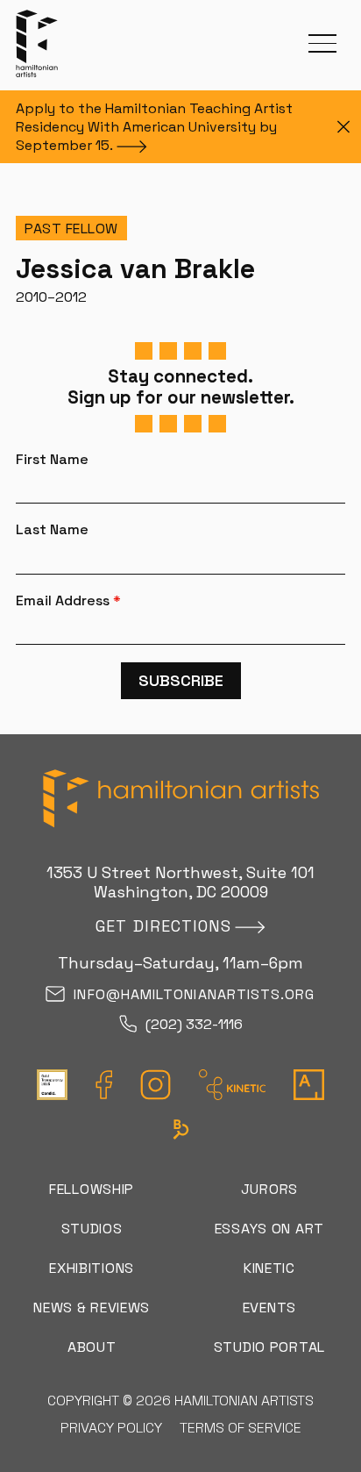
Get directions (163, 926)
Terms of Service (240, 1427)
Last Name (52, 530)
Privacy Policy (111, 1427)
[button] (322, 43)
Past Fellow (71, 228)
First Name (52, 460)
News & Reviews (91, 1307)
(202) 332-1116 (194, 1025)
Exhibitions (91, 1268)
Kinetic (269, 1268)
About (92, 1347)
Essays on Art (269, 1228)
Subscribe (180, 680)
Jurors (269, 1189)
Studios (92, 1228)
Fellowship (91, 1189)
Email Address (68, 601)
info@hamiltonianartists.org (194, 995)
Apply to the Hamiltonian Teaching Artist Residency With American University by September (154, 126)
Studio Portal (269, 1347)
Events (269, 1307)
